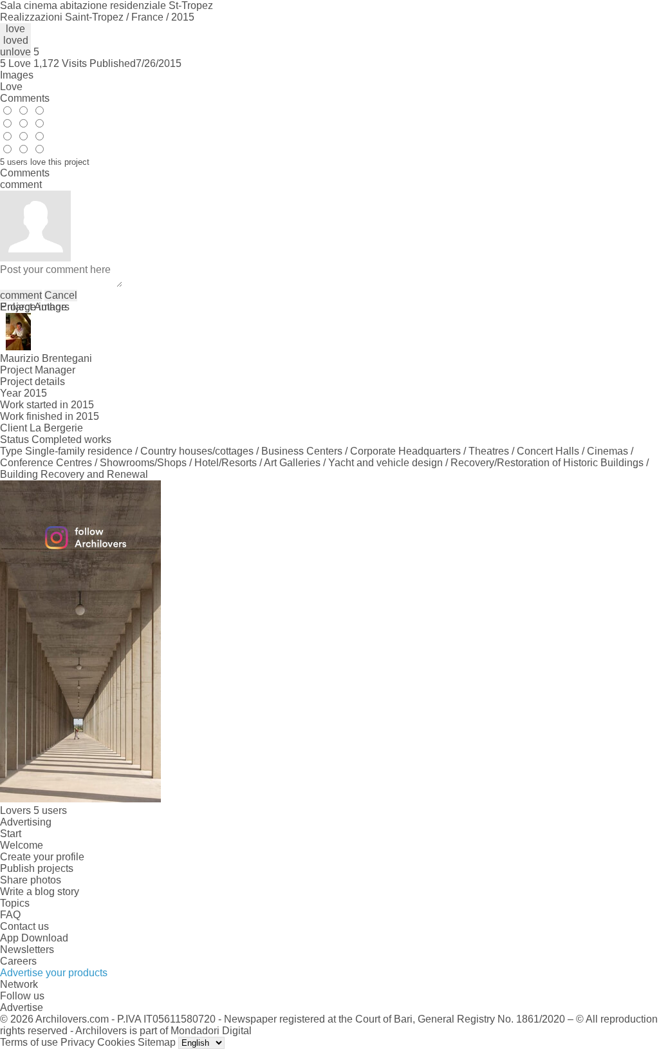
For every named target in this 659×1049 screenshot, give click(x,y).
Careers (18, 961)
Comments (25, 98)
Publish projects (36, 868)
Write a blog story (39, 891)
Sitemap (157, 1042)
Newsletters (27, 949)
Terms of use (29, 1042)
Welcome (21, 845)
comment (21, 295)
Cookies (116, 1042)
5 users (50, 810)
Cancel (60, 295)
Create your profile (42, 856)
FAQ (10, 914)
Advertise (21, 1007)
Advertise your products (53, 972)
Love (11, 86)
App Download (34, 937)
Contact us (24, 926)
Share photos (30, 879)
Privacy (77, 1042)
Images (16, 75)
